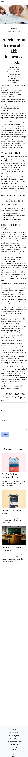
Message (4, 420)
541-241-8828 (15, 732)
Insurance (14, 753)
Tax (14, 755)
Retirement (14, 747)
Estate (14, 751)
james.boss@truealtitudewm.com (14, 741)
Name (3, 401)
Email (3, 410)
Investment (14, 749)
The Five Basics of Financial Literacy (10, 475)
